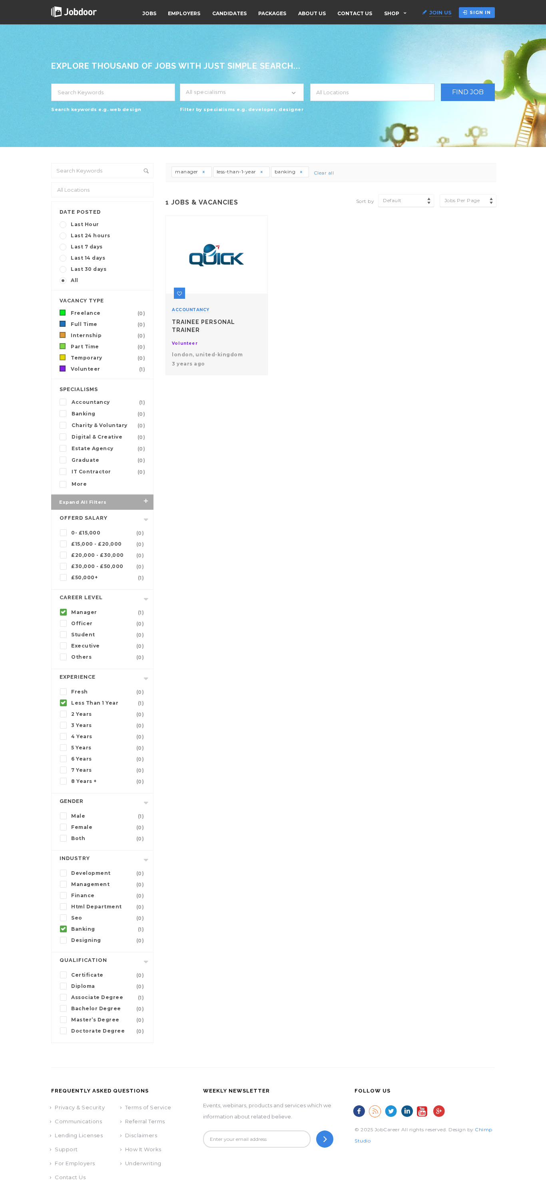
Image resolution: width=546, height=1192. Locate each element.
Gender (72, 801)
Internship (108, 335)
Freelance (108, 313)
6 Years (107, 759)
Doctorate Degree (107, 1031)
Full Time (108, 324)
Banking (108, 414)
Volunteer (108, 369)
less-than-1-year (237, 172)
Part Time (108, 347)
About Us (312, 13)
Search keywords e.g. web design (96, 109)
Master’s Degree (107, 1020)
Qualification (83, 960)
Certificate (107, 975)
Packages (272, 13)
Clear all (324, 173)
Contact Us (354, 13)
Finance (107, 895)
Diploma (107, 986)
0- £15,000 (107, 533)
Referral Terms (145, 1121)
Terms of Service (148, 1107)
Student (107, 635)
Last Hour (85, 224)
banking (286, 172)
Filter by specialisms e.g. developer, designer (241, 109)
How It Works (143, 1149)
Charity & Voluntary (108, 425)
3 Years (107, 725)
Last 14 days (88, 258)
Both (107, 838)
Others (107, 657)
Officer (107, 623)
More (79, 484)
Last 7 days (87, 247)
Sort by (365, 201)
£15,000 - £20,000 (107, 544)
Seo (107, 918)
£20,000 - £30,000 (107, 555)
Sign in (480, 12)
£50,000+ (107, 577)
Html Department (107, 907)
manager (187, 172)
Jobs (149, 13)
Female (107, 827)
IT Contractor (108, 472)
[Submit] (324, 1139)
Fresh (107, 692)
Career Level (81, 597)
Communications (78, 1121)
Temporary (108, 358)
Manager (107, 612)
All (74, 280)
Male (107, 816)
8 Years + (107, 781)
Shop (391, 13)
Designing (107, 940)
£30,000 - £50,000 (107, 566)
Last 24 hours (90, 235)
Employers (184, 13)
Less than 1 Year (107, 703)
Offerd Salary (84, 518)
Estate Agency (108, 448)
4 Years (107, 736)
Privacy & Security (80, 1107)
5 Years (107, 748)
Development (107, 873)
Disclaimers (141, 1135)
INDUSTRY (75, 858)
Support (66, 1149)
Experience (78, 677)
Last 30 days (88, 269)
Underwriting (143, 1163)
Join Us (440, 12)
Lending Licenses (79, 1135)
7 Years (107, 770)
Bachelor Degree (107, 1008)
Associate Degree (107, 997)
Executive (107, 646)
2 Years (107, 714)
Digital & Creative (108, 437)
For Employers (75, 1163)
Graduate (108, 460)
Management (107, 884)
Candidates (229, 13)
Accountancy (108, 402)
